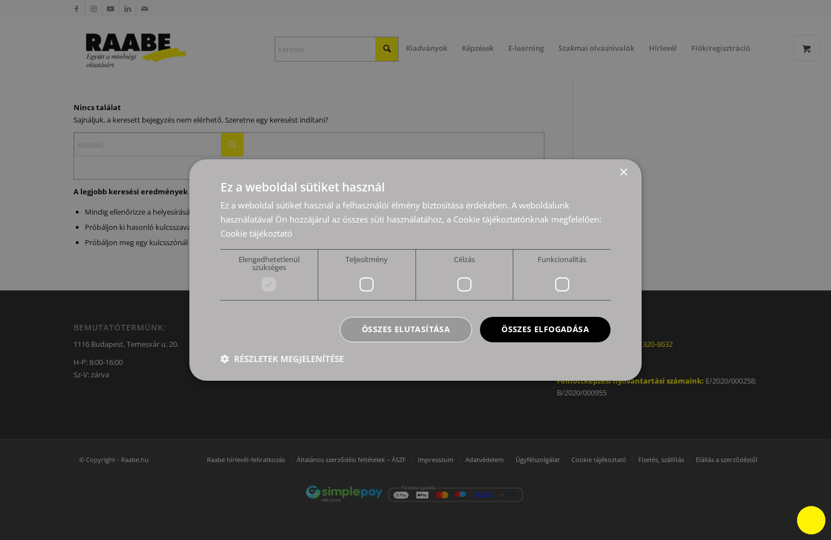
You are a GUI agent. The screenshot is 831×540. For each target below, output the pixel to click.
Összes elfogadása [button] (545, 329)
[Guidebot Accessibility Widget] (811, 520)
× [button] (623, 172)
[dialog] (415, 270)
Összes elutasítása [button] (406, 329)
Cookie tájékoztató (256, 233)
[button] (282, 359)
